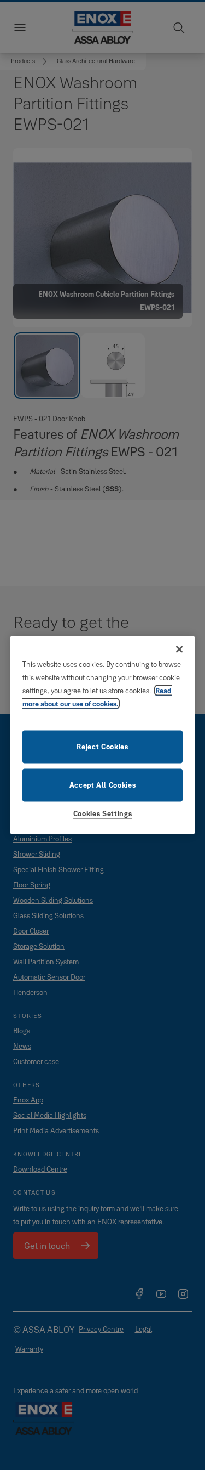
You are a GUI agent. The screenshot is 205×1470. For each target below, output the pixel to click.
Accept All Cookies (102, 784)
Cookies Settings (102, 812)
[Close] (179, 649)
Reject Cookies (102, 746)
